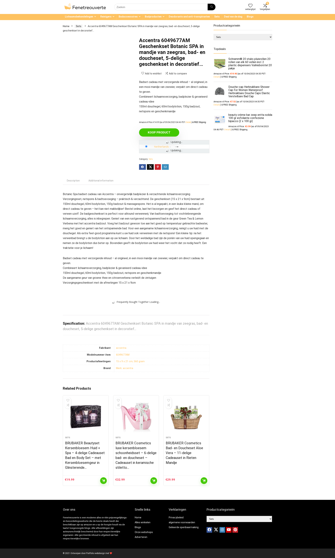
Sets (217, 16)
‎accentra (121, 348)
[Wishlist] (250, 5)
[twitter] (216, 530)
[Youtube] (229, 530)
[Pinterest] (235, 530)
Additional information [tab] (100, 180)
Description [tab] (73, 180)
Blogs (250, 16)
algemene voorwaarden (182, 522)
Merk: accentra (124, 368)
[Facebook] (209, 530)
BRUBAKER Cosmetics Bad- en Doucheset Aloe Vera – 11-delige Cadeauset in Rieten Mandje (184, 453)
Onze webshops (144, 532)
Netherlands (161, 146)
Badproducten (153, 16)
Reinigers (105, 16)
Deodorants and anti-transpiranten (189, 16)
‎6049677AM (122, 354)
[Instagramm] (222, 530)
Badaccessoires (128, 16)
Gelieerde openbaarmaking (184, 527)
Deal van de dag (233, 16)
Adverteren (141, 537)
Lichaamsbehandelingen (79, 16)
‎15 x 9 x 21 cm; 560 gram (130, 361)
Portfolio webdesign (95, 553)
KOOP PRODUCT (159, 132)
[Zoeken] (211, 7)
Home (66, 26)
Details (188, 122)
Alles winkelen (142, 522)
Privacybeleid (176, 517)
